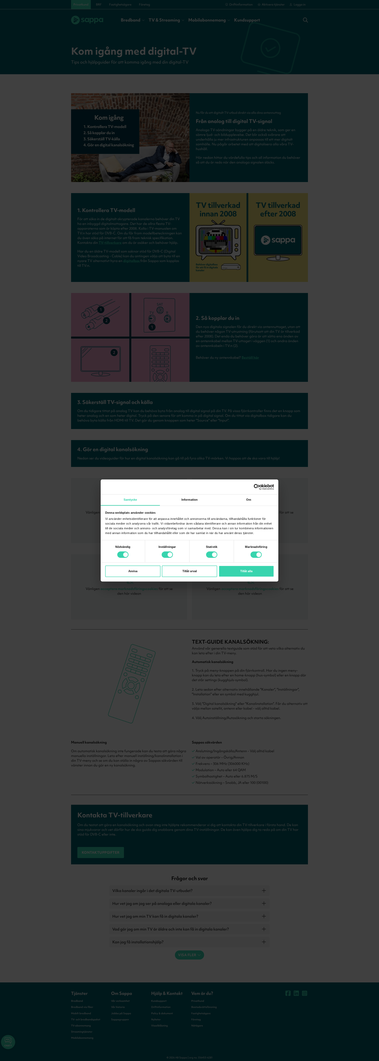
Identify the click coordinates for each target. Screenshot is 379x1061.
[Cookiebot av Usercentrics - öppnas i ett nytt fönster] (256, 487)
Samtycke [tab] (130, 499)
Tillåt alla (246, 571)
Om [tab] (248, 499)
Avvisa (132, 571)
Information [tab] (189, 499)
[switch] (167, 555)
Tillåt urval (189, 571)
